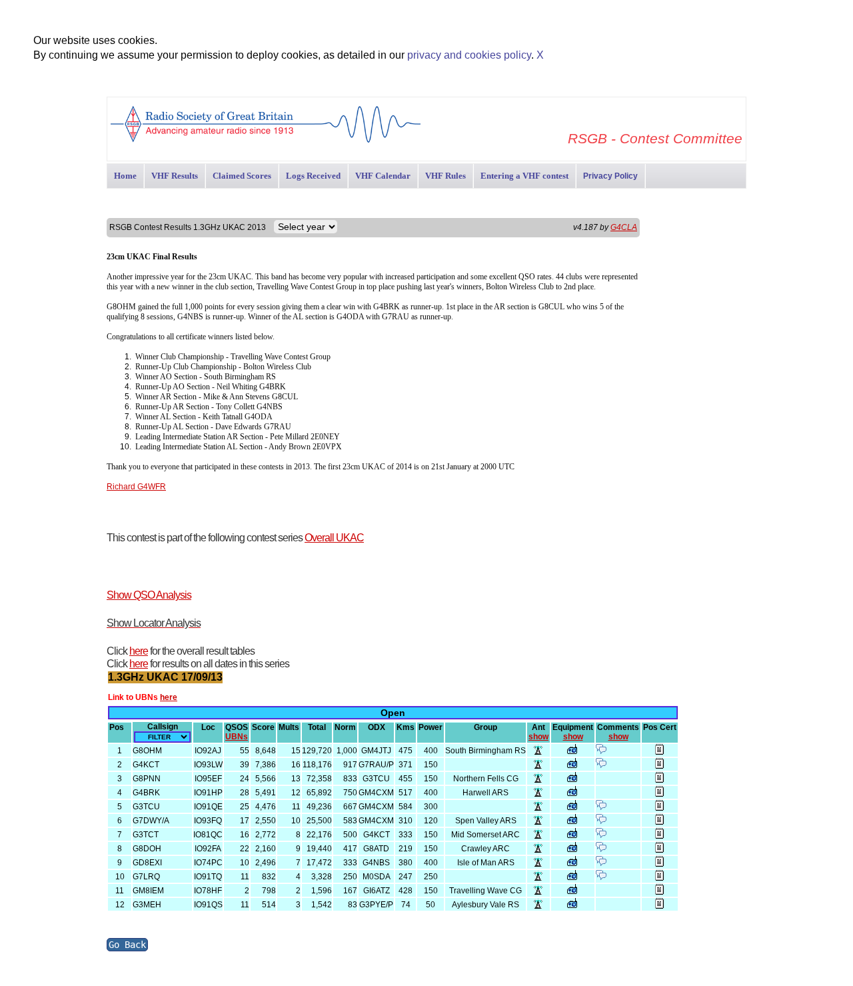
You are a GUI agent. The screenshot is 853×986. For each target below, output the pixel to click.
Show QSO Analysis (149, 595)
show (538, 736)
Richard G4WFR (136, 486)
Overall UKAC (334, 537)
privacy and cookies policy (469, 55)
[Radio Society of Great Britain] (266, 141)
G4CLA (623, 227)
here (138, 651)
